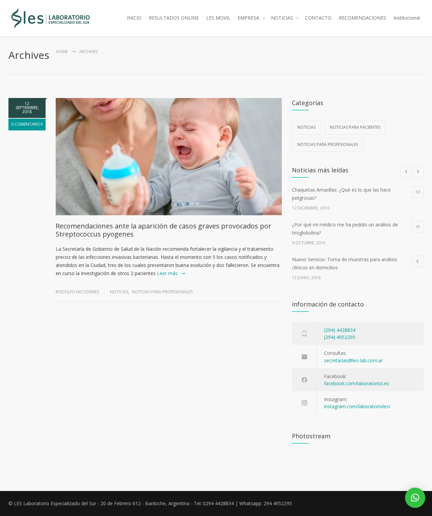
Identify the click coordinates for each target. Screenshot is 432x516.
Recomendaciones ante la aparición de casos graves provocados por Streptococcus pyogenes (163, 230)
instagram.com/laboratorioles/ (357, 406)
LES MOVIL (218, 18)
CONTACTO (318, 18)
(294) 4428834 (339, 330)
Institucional (407, 18)
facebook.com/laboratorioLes (356, 383)
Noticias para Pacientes (355, 127)
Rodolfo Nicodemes (77, 292)
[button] (415, 498)
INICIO (134, 18)
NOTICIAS (282, 18)
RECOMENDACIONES (362, 18)
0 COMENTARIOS (27, 124)
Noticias (119, 292)
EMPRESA (248, 18)
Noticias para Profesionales (162, 292)
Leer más (167, 273)
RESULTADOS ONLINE (174, 18)
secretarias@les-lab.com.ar (353, 360)
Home (62, 51)
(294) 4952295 (339, 337)
